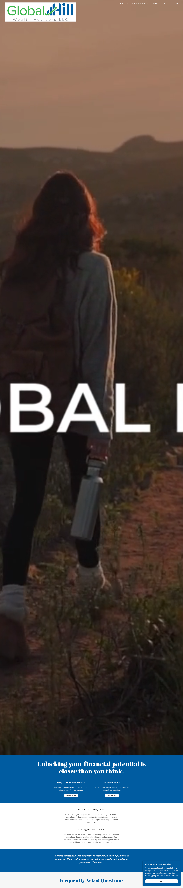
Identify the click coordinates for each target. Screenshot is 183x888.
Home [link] (121, 4)
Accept (161, 881)
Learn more (71, 795)
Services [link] (154, 4)
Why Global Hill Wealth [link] (137, 4)
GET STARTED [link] (174, 4)
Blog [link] (163, 4)
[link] (40, 3)
